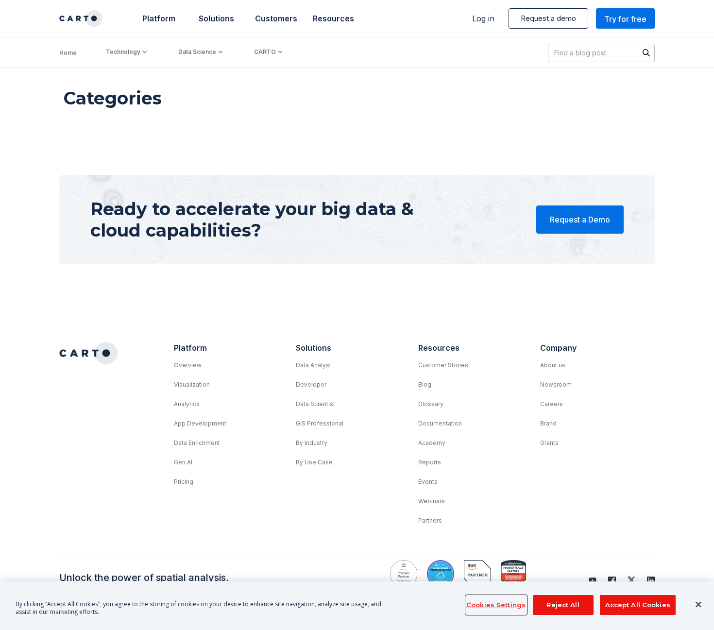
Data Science (197, 51)
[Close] (698, 604)
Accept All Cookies (637, 605)
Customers (275, 18)
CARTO (265, 51)
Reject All (562, 605)
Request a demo (548, 18)
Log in (483, 18)
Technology (123, 51)
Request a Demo (580, 219)
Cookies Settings (496, 605)
